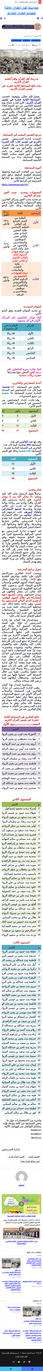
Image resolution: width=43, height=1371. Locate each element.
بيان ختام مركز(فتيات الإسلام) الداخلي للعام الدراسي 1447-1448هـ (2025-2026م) (33, 1261)
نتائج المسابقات (16, 40)
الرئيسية (36, 36)
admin (36, 45)
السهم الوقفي (33, 1157)
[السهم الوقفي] (21, 26)
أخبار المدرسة (28, 36)
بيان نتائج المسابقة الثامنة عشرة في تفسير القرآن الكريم (11, 1272)
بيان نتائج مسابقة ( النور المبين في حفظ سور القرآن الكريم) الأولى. (11, 1333)
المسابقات (26, 40)
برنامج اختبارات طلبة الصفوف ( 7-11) (31, 1282)
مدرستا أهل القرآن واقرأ (29, 1161)
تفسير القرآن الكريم (16, 1157)
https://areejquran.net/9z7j (15, 185)
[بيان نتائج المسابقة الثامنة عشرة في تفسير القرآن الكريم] (11, 1263)
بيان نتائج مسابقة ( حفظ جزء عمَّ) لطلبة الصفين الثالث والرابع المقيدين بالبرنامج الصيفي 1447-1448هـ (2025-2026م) (11, 1285)
